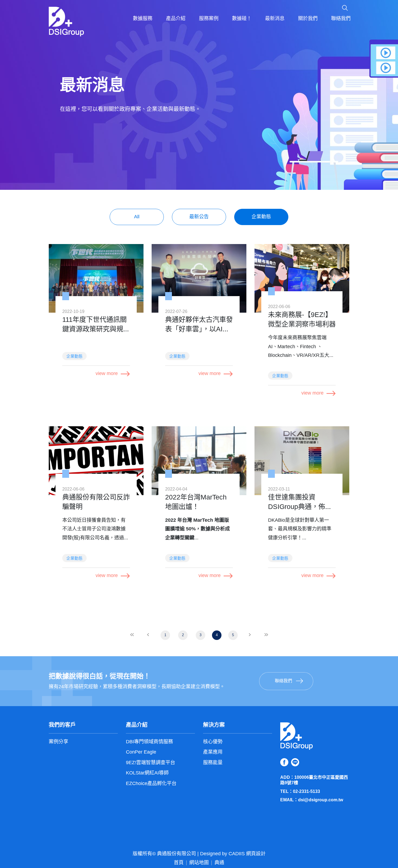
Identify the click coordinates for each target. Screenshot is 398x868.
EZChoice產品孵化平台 (151, 783)
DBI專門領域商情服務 (149, 742)
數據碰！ (242, 18)
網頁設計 (256, 854)
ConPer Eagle (141, 752)
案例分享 (58, 742)
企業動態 (261, 217)
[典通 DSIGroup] (66, 22)
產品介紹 (175, 18)
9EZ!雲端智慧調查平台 (150, 762)
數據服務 (142, 18)
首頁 (179, 862)
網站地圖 (199, 862)
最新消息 (275, 18)
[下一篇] (249, 635)
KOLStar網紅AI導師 (147, 773)
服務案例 (208, 18)
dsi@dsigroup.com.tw (320, 800)
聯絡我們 (341, 18)
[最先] (132, 635)
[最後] (266, 635)
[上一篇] (148, 635)
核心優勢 (213, 742)
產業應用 (213, 752)
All (136, 217)
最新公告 (199, 217)
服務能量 (213, 762)
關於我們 (308, 18)
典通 (219, 862)
